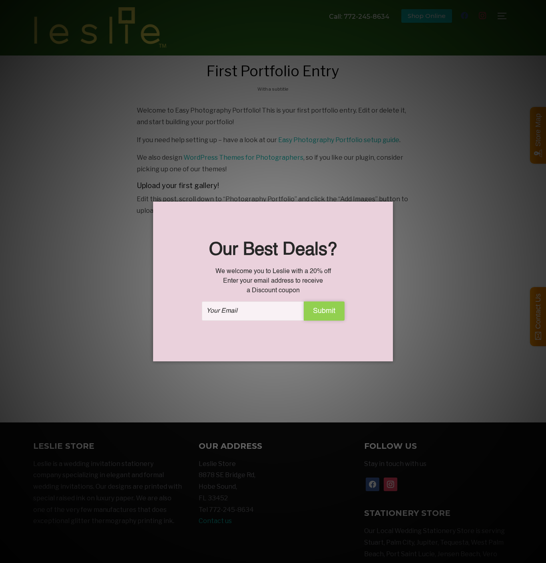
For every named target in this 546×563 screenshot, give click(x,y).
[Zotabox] (388, 354)
